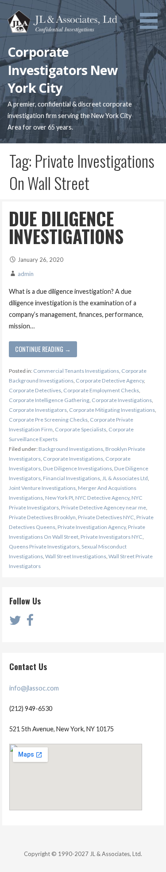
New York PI (59, 497)
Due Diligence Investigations (77, 468)
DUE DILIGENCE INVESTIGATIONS (66, 227)
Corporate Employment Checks (101, 390)
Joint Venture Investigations (42, 488)
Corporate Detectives (35, 390)
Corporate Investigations (122, 400)
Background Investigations (71, 449)
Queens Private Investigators (44, 546)
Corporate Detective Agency (110, 380)
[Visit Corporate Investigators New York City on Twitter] (15, 622)
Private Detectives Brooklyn (42, 517)
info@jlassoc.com (34, 688)
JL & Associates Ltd (125, 478)
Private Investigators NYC (112, 536)
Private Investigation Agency (92, 527)
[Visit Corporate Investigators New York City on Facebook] (29, 622)
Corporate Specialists (80, 429)
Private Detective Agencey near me (103, 507)
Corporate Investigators (38, 409)
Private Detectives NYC (106, 517)
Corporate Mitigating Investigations (112, 409)
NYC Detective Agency (102, 497)
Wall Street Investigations (75, 556)
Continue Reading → (43, 349)
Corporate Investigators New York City (63, 69)
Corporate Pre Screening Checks (48, 419)
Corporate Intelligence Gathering (49, 400)
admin (26, 273)
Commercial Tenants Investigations (76, 370)
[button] (152, 16)
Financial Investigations (71, 478)
